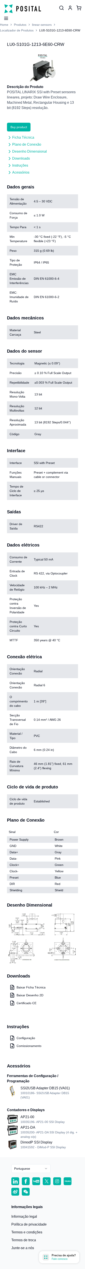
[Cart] (79, 7)
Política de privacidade (29, 1224)
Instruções (20, 165)
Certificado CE (26, 1003)
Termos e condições (26, 1232)
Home (4, 24)
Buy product (18, 127)
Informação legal (24, 1216)
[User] (61, 7)
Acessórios (20, 172)
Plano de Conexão (26, 144)
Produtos (20, 24)
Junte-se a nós (22, 1248)
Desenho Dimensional (29, 151)
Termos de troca (23, 1240)
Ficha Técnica (23, 137)
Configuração (26, 1038)
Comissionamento (29, 1046)
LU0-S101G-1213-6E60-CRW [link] (59, 30)
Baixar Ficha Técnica (31, 987)
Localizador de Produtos (17, 30)
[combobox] (31, 1168)
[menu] (4, 17)
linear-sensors (42, 24)
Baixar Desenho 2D (30, 995)
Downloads (21, 158)
